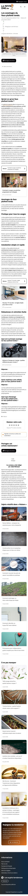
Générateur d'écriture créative (9, 873)
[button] (21, 7)
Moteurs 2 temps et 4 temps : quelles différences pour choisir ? (13, 361)
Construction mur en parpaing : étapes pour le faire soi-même (12, 549)
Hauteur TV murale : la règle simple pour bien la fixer (12, 303)
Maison (5, 416)
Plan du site (4, 864)
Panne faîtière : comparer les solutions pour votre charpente (12, 524)
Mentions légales (5, 870)
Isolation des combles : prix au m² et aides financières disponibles (12, 757)
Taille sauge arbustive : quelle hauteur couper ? (10, 682)
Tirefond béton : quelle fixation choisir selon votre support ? (12, 707)
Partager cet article (9, 60)
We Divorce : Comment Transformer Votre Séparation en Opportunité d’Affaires (11, 783)
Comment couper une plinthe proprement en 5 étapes (11, 191)
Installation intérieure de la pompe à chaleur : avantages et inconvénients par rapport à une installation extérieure (11, 811)
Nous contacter (5, 861)
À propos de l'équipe (6, 866)
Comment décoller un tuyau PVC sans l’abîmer (10, 624)
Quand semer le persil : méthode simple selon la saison (12, 732)
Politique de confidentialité (8, 868)
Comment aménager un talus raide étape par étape (10, 599)
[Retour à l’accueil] (7, 6)
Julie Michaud (15, 467)
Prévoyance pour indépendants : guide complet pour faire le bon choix (13, 649)
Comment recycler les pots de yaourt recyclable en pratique (11, 574)
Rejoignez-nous (22, 1)
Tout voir (5, 881)
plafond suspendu (8, 104)
